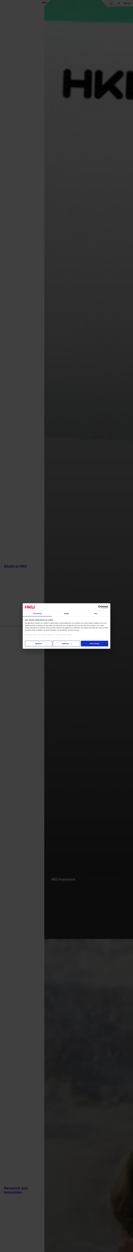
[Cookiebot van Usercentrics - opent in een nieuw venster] (99, 607)
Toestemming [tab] (37, 613)
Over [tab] (95, 613)
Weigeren (38, 643)
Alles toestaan (94, 643)
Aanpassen (65, 643)
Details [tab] (66, 613)
